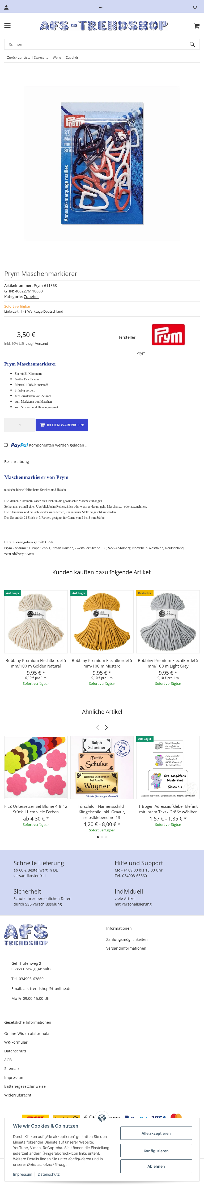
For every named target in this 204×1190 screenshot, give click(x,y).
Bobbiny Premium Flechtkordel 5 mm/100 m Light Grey (168, 663)
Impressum (22, 1174)
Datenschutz (49, 1174)
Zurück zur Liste (19, 57)
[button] (101, 7)
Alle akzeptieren (156, 1133)
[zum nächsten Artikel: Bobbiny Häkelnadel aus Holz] (192, 58)
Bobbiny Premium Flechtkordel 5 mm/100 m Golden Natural (36, 663)
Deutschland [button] (53, 311)
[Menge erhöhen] (29, 425)
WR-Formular (16, 1042)
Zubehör (31, 296)
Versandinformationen (126, 948)
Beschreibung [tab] (16, 461)
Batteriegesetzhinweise (25, 1086)
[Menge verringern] (9, 425)
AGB (8, 1059)
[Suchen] (194, 44)
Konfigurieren (156, 1151)
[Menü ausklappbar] (7, 26)
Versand (41, 343)
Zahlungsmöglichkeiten (127, 939)
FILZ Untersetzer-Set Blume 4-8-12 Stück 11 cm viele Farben (35, 809)
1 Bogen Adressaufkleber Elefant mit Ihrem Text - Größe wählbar (168, 809)
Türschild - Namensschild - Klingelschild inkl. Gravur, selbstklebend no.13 (102, 812)
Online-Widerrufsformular (27, 1033)
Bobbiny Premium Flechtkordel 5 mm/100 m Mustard (102, 663)
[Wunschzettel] (195, 7)
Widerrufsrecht (17, 1095)
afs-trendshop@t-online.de (47, 988)
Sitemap (11, 1068)
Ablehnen (156, 1166)
